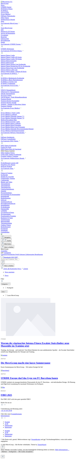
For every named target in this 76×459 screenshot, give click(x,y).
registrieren (7, 253)
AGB (6, 424)
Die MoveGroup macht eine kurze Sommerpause (25, 363)
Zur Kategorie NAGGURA (10, 85)
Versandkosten (35, 439)
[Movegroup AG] (6, 1)
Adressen (22, 254)
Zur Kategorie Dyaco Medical (10, 108)
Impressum (8, 427)
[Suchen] (3, 262)
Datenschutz (8, 425)
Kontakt (7, 422)
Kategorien (5, 284)
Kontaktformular (16, 414)
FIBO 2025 (6, 395)
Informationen (5, 416)
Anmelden (4, 251)
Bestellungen (39, 254)
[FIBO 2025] (3, 387)
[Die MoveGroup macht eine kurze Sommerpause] (4, 355)
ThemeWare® (42, 444)
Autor (3, 291)
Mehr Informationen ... (62, 450)
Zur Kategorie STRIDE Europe (11, 44)
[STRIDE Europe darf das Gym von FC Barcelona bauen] (5, 370)
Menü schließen (8, 247)
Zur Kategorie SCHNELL (9, 73)
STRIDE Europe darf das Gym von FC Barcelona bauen (29, 378)
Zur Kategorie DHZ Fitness (10, 141)
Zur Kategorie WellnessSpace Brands (13, 158)
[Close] (3, 456)
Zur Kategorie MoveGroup (9, 23)
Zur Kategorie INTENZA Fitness (11, 51)
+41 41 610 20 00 (6, 410)
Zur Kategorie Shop (7, 168)
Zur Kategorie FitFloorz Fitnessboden (13, 132)
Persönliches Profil (13, 254)
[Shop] (1, 234)
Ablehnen (4, 451)
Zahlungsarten (30, 254)
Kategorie (10, 288)
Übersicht (4, 254)
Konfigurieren (12, 451)
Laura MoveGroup (13, 295)
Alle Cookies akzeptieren (25, 451)
